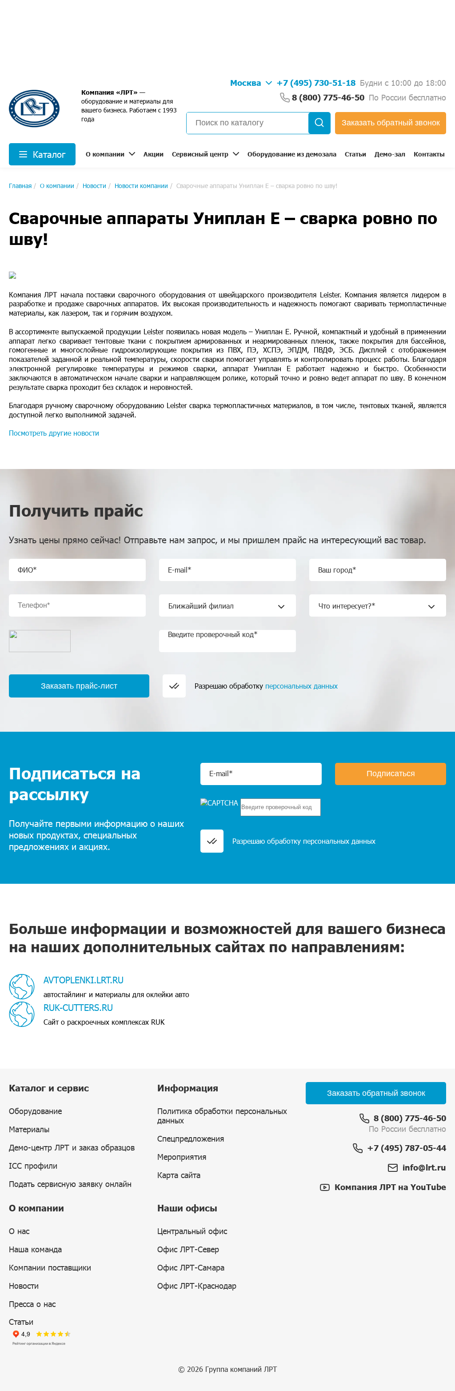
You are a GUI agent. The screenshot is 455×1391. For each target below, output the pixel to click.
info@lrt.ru (424, 1167)
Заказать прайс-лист (79, 685)
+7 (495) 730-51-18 (315, 83)
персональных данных (301, 685)
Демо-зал (390, 154)
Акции (154, 154)
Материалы (29, 1129)
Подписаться (391, 773)
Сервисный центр (200, 154)
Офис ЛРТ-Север (188, 1249)
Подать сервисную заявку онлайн (70, 1184)
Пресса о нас (32, 1304)
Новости (24, 1286)
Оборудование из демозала (291, 154)
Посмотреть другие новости (54, 433)
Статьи (355, 154)
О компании (105, 154)
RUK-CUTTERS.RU (78, 1007)
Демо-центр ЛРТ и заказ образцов (72, 1147)
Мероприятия (182, 1157)
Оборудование (35, 1111)
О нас (19, 1231)
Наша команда (35, 1249)
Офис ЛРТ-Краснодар (196, 1286)
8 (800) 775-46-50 (410, 1118)
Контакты (429, 154)
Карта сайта (178, 1175)
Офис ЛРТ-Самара (190, 1267)
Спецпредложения (190, 1138)
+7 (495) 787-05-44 (406, 1148)
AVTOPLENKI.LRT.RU (84, 979)
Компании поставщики (50, 1267)
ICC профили (33, 1166)
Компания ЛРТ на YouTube (390, 1187)
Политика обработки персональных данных (222, 1115)
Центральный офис (192, 1231)
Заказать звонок (391, 122)
